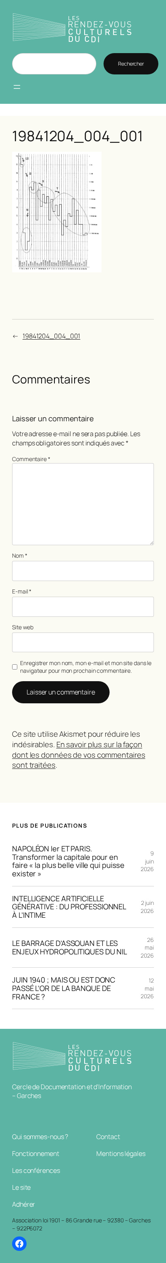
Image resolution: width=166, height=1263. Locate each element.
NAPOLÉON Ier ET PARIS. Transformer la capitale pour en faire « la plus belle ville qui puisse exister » (68, 861)
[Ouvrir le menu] (17, 87)
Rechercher (131, 63)
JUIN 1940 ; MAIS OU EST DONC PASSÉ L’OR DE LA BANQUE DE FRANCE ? (63, 988)
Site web (22, 627)
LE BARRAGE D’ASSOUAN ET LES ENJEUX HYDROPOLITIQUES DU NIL (69, 947)
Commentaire (31, 459)
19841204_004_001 (51, 336)
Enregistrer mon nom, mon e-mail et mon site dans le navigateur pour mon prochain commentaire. (85, 667)
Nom (19, 555)
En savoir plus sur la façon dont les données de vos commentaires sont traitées (78, 754)
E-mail (21, 591)
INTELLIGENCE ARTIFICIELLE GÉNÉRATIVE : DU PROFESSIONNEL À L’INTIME (69, 906)
